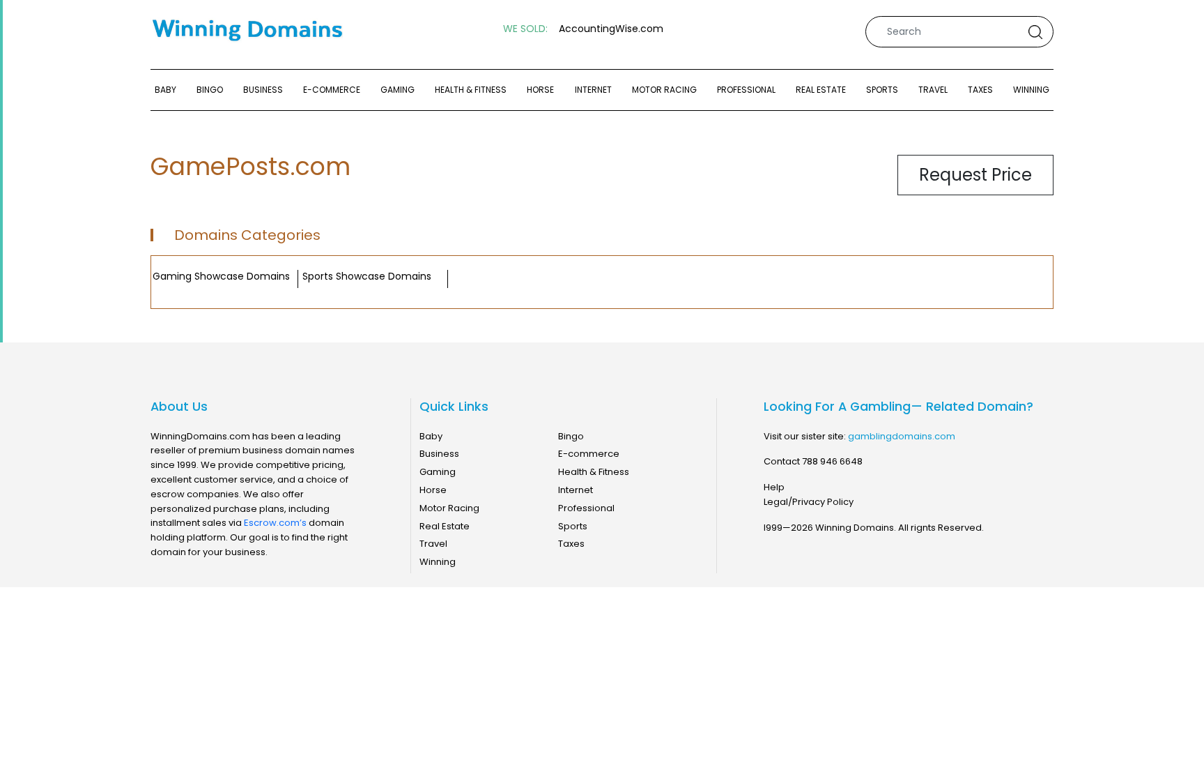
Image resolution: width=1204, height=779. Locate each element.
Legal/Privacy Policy (809, 501)
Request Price (975, 174)
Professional (746, 90)
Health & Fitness (471, 90)
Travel (933, 90)
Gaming (397, 90)
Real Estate (821, 90)
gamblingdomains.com (901, 436)
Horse (540, 90)
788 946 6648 (832, 461)
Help (774, 487)
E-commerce (331, 90)
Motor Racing (664, 90)
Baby (165, 90)
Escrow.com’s (275, 522)
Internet (593, 90)
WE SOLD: (525, 29)
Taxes (980, 90)
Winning (1031, 90)
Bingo (209, 90)
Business (263, 90)
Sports (882, 90)
